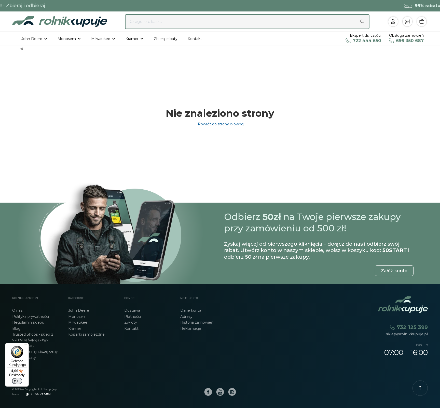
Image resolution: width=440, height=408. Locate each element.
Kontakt (195, 38)
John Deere (78, 310)
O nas (17, 310)
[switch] (17, 381)
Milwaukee (77, 322)
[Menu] (26, 346)
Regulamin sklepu (28, 322)
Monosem (77, 316)
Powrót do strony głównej (220, 124)
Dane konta (190, 310)
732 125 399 (412, 327)
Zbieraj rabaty (165, 38)
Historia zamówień (196, 322)
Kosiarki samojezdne (86, 334)
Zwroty (130, 322)
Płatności (132, 316)
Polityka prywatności (30, 316)
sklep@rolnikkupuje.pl (407, 334)
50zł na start (23, 345)
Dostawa (132, 310)
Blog (16, 328)
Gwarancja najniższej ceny (35, 351)
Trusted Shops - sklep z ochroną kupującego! (32, 337)
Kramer (74, 328)
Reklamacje (190, 328)
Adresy (186, 316)
